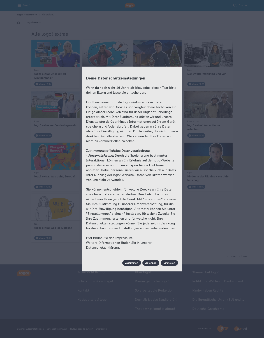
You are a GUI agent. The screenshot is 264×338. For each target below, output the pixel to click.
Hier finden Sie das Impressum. (109, 238)
